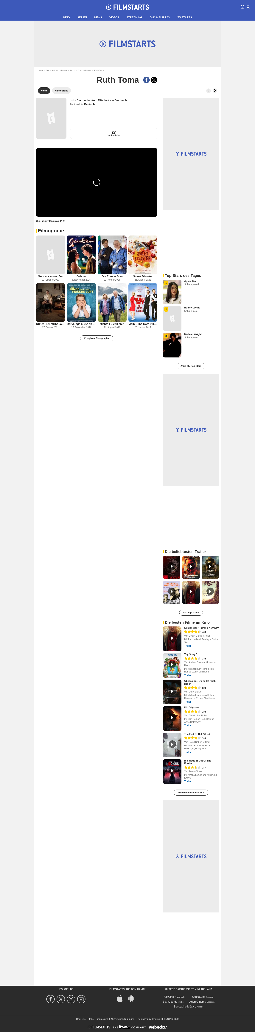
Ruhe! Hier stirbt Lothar (50, 323)
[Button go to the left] (208, 90)
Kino (66, 17)
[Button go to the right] (215, 90)
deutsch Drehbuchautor (80, 70)
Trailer (187, 645)
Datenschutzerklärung (149, 1019)
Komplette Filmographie (96, 338)
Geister (81, 276)
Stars (48, 70)
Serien (82, 17)
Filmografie (51, 230)
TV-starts (185, 17)
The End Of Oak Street (197, 734)
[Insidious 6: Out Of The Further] (172, 771)
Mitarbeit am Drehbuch (112, 100)
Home (40, 70)
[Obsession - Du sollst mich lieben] (172, 692)
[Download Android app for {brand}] (133, 998)
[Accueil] (127, 7)
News (98, 17)
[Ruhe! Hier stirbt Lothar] (50, 302)
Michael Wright (193, 334)
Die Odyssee (191, 707)
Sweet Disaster (143, 276)
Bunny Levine (192, 307)
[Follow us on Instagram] (71, 999)
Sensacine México (185, 1006)
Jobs (91, 1019)
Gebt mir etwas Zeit (50, 276)
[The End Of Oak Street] (172, 745)
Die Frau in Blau (112, 276)
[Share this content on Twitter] (154, 80)
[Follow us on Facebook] (51, 999)
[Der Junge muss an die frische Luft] (81, 302)
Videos (114, 17)
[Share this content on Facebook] (146, 80)
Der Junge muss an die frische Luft (81, 323)
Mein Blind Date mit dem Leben (142, 323)
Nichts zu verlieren (112, 323)
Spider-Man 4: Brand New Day (201, 627)
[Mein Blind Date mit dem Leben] (142, 302)
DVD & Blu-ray (160, 17)
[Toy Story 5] (172, 665)
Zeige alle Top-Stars (191, 366)
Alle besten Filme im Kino (191, 792)
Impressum (102, 1019)
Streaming (134, 17)
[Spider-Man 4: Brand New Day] (172, 638)
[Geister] (81, 255)
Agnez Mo (190, 281)
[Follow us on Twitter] (61, 999)
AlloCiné (169, 996)
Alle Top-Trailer (191, 612)
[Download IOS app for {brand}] (121, 998)
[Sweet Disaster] (142, 255)
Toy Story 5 (190, 654)
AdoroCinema (197, 1001)
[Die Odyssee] (172, 718)
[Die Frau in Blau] (112, 255)
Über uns (80, 1019)
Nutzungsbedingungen (122, 1019)
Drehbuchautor (60, 70)
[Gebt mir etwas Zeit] (50, 255)
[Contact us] (82, 999)
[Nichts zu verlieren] (112, 302)
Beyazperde (170, 1001)
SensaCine (198, 996)
